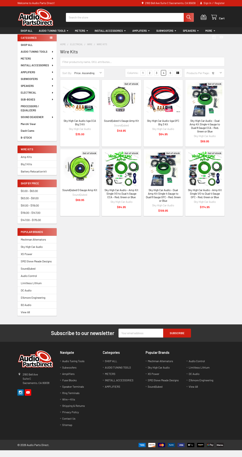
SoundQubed (28, 268)
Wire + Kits (68, 399)
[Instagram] (214, 37)
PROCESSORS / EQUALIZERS (30, 108)
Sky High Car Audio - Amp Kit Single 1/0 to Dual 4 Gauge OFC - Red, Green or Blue (205, 193)
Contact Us (68, 418)
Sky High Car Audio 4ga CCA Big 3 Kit (80, 122)
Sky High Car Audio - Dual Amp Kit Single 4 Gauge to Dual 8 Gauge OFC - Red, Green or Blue (163, 195)
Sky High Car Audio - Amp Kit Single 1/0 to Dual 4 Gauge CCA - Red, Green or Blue (121, 193)
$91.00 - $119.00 (30, 205)
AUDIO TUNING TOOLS (52, 30)
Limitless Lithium (31, 283)
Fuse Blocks (69, 380)
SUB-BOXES (28, 99)
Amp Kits (26, 156)
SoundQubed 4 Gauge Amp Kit (121, 120)
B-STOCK (26, 137)
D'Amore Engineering (33, 297)
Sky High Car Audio (32, 246)
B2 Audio (26, 304)
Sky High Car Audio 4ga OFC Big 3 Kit (163, 122)
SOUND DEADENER (32, 117)
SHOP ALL (26, 30)
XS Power (26, 254)
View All (25, 312)
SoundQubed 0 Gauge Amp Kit (79, 190)
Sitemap (67, 425)
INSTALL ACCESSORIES (109, 30)
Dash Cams (27, 130)
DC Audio (26, 290)
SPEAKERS (189, 30)
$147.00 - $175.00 (31, 220)
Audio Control (29, 275)
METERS (80, 30)
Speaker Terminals (73, 386)
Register (220, 3)
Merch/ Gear (28, 124)
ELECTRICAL (28, 92)
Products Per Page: (198, 73)
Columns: (133, 72)
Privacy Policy (70, 412)
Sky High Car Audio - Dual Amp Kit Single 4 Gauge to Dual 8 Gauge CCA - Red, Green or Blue (205, 126)
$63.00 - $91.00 (30, 198)
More (208, 30)
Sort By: (67, 73)
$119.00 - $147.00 (30, 212)
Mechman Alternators (33, 239)
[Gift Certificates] (204, 17)
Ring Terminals (71, 393)
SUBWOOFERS (164, 30)
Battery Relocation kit (34, 171)
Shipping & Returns (73, 405)
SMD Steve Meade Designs (36, 261)
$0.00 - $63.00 (29, 191)
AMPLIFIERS (139, 30)
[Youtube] (221, 37)
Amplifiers (68, 373)
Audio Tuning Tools (73, 361)
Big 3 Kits (26, 164)
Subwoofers (69, 367)
